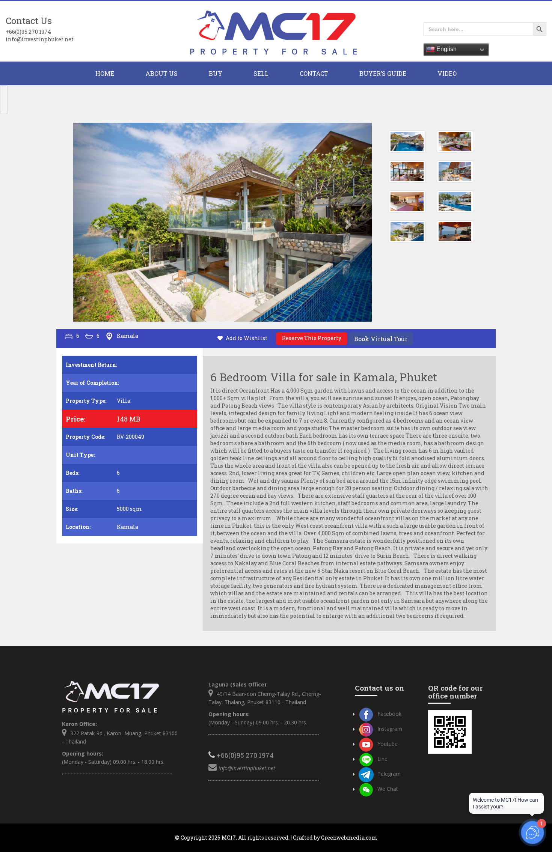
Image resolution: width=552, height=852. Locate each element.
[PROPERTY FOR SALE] (276, 31)
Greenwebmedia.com (349, 837)
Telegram (389, 773)
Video (447, 73)
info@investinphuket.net (40, 39)
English (446, 49)
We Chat (387, 788)
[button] (95, 222)
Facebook (389, 713)
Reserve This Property (311, 338)
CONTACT (314, 73)
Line (382, 758)
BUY (215, 73)
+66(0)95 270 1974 (28, 31)
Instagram (389, 728)
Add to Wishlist (246, 338)
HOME (104, 73)
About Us (161, 73)
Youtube (387, 743)
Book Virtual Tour (380, 339)
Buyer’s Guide (382, 73)
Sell (260, 73)
